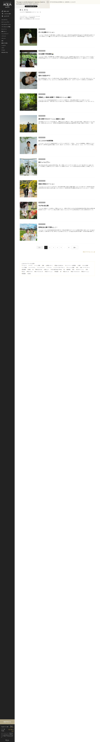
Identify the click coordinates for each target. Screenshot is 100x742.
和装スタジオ (66, 271)
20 (68, 247)
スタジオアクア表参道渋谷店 (25, 12)
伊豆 (77, 267)
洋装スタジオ (29, 271)
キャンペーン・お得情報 (70, 265)
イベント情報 (37, 265)
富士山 (23, 271)
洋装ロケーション (49, 271)
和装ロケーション (85, 271)
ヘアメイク (49, 267)
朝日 (73, 269)
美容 (87, 269)
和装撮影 (24, 273)
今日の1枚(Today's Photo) (56, 269)
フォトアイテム (32, 267)
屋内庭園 (24, 269)
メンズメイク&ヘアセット (59, 267)
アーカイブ (24, 265)
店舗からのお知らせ (59, 265)
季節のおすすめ (38, 269)
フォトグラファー (41, 267)
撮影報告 (68, 269)
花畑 (43, 265)
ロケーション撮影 (70, 267)
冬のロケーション (80, 269)
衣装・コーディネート (85, 267)
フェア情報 (24, 267)
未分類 (29, 273)
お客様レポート (49, 265)
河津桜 (29, 269)
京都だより (46, 269)
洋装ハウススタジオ (38, 271)
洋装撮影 (56, 271)
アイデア (30, 265)
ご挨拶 (79, 265)
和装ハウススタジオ (75, 271)
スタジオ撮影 (85, 265)
